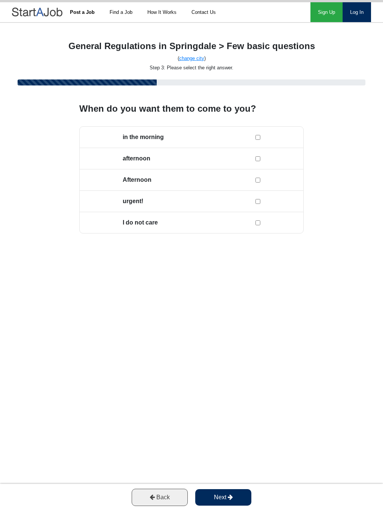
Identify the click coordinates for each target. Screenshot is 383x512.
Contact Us (204, 12)
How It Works (162, 12)
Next (221, 497)
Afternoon (137, 180)
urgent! (133, 201)
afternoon (136, 158)
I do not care (140, 222)
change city (191, 58)
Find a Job (121, 12)
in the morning (143, 137)
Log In (357, 12)
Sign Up (326, 12)
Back (162, 497)
